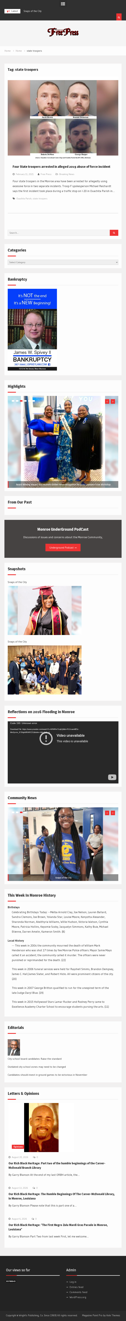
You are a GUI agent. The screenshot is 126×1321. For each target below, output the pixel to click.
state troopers (40, 198)
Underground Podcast (61, 547)
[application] (63, 752)
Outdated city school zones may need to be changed (37, 1066)
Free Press (46, 174)
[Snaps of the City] (45, 610)
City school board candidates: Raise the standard (35, 1058)
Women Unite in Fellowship (63, 484)
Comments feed (78, 1292)
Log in (73, 1281)
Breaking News (66, 174)
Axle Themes (113, 1315)
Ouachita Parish (24, 198)
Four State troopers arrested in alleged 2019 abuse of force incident (61, 167)
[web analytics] (11, 1281)
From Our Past (20, 502)
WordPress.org (78, 1297)
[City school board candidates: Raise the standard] (14, 1047)
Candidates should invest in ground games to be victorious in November (47, 1074)
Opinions (18, 1146)
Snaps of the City (17, 582)
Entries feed (77, 1287)
